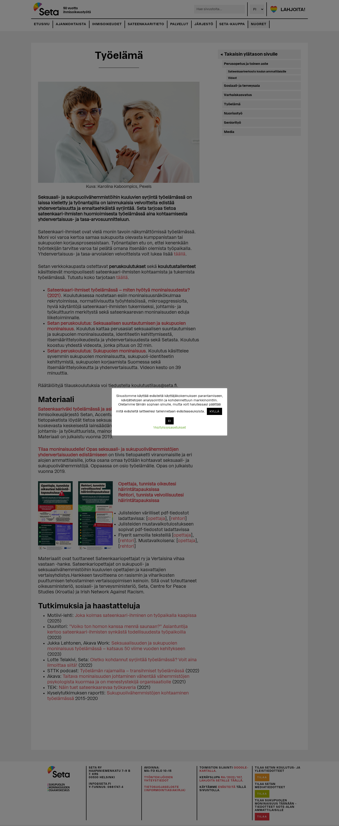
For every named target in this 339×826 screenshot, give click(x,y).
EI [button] (169, 420)
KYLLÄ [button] (214, 411)
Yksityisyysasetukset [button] (169, 427)
